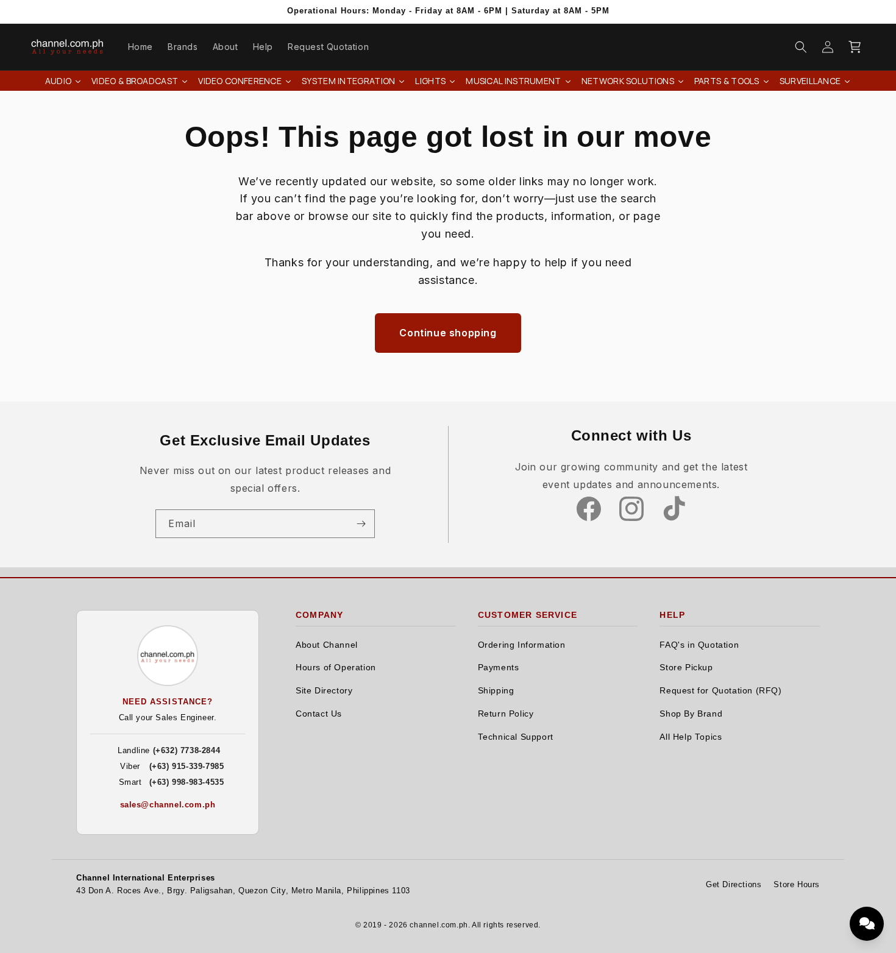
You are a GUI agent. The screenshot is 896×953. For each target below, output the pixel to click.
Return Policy (506, 713)
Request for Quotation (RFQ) (720, 690)
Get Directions (733, 884)
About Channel (327, 645)
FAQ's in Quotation (699, 645)
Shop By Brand (691, 713)
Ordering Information (522, 645)
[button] (801, 47)
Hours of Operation (336, 667)
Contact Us (319, 713)
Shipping (496, 690)
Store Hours (796, 884)
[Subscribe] (360, 523)
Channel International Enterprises (145, 878)
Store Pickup (686, 667)
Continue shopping (447, 333)
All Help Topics (691, 737)
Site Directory (324, 690)
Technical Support (515, 737)
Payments (498, 667)
